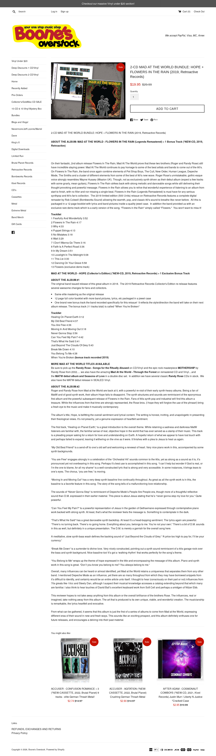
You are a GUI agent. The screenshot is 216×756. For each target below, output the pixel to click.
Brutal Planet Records (22, 162)
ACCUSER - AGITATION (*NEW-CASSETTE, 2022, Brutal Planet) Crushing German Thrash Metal (127, 693)
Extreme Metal (19, 210)
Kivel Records (18, 183)
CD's (14, 190)
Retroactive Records (22, 169)
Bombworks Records (22, 176)
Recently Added (19, 88)
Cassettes (17, 196)
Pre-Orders (17, 95)
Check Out (199, 11)
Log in (54, 11)
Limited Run (18, 156)
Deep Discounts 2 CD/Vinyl (25, 74)
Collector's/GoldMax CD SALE (27, 101)
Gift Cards (17, 224)
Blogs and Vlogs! (20, 122)
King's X (16, 142)
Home (15, 81)
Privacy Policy (20, 733)
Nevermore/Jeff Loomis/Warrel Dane (27, 132)
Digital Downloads (20, 149)
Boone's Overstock (36, 749)
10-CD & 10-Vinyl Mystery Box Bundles (27, 112)
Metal (14, 203)
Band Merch (18, 217)
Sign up (64, 11)
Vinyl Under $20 (20, 61)
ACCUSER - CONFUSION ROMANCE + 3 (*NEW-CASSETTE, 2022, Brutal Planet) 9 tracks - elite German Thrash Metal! (75, 693)
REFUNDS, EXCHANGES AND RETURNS (36, 729)
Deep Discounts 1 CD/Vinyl (25, 67)
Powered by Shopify (55, 749)
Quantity (134, 91)
